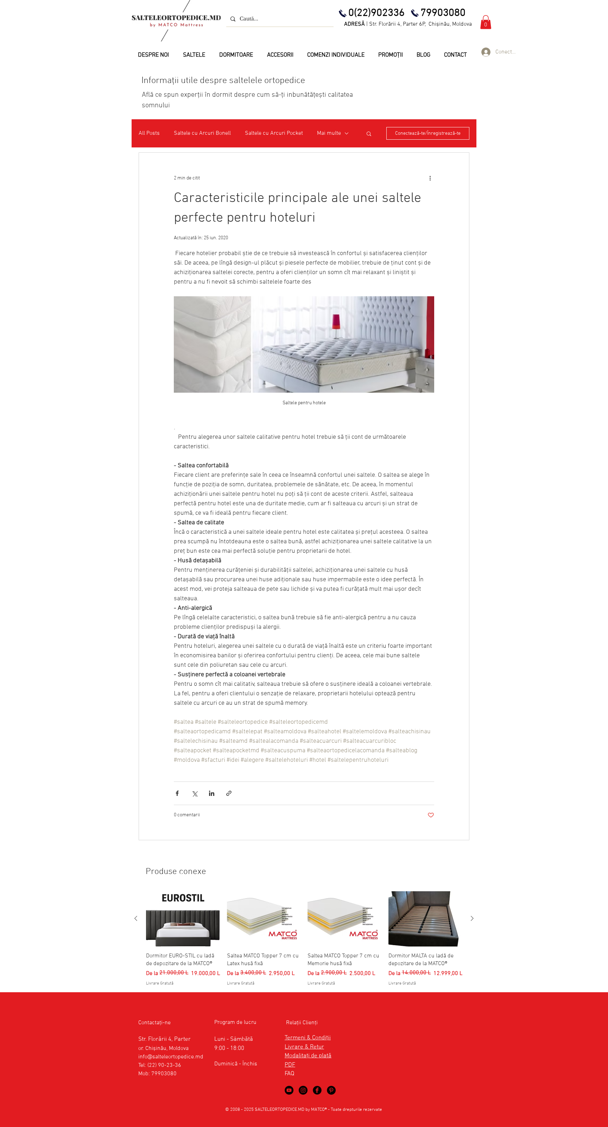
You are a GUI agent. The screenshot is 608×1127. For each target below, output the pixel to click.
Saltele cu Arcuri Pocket (274, 133)
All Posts (149, 133)
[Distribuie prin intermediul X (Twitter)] (194, 793)
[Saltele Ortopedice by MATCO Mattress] (303, 1090)
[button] (486, 22)
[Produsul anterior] (136, 918)
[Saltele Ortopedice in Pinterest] (331, 1090)
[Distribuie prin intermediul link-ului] (229, 793)
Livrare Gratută (159, 983)
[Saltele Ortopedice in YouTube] (289, 1090)
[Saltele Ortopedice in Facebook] (317, 1090)
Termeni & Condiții (308, 1037)
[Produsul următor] (472, 918)
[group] (304, 939)
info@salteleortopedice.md (170, 1056)
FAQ (289, 1073)
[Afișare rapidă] (183, 918)
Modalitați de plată (308, 1055)
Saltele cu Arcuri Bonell (202, 133)
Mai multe (329, 133)
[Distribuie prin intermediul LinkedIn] (211, 793)
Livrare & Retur (304, 1047)
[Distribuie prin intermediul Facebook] (177, 793)
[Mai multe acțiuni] (430, 178)
